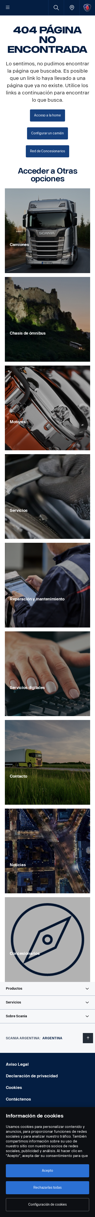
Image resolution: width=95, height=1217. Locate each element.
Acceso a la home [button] (47, 115)
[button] (47, 988)
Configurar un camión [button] (47, 133)
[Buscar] (56, 7)
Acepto (47, 1171)
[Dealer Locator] (71, 7)
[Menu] (8, 8)
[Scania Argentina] (87, 7)
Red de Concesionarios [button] (47, 151)
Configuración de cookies (47, 1204)
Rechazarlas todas (47, 1188)
